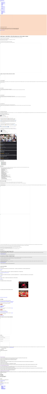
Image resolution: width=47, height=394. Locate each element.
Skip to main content (2, 0)
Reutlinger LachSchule (3, 2)
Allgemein (12, 302)
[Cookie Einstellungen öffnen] (4, 393)
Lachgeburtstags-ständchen (2, 306)
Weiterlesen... (1, 304)
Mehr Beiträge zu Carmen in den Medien (3, 297)
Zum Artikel (1, 269)
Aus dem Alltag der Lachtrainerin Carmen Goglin (4, 272)
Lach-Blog (2, 4)
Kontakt (2, 5)
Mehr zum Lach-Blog (2, 315)
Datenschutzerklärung (12, 347)
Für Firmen (2, 3)
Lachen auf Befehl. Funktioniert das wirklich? (4, 365)
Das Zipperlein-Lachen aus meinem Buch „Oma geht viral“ (6, 301)
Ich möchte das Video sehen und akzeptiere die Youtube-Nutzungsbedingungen (6, 263)
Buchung (2, 13)
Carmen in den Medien (3, 12)
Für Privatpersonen (3, 11)
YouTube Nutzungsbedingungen (3, 262)
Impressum (2, 6)
